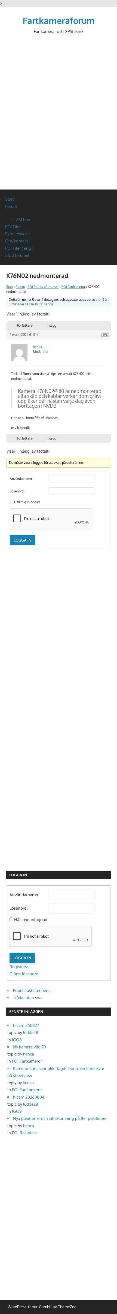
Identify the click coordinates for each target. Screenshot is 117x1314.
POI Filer (13, 226)
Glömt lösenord (24, 973)
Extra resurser (17, 233)
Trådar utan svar (28, 997)
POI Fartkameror (73, 287)
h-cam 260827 (26, 1025)
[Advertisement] (58, 116)
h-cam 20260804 (28, 1097)
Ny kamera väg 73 (29, 1047)
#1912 (105, 335)
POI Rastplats (24, 1132)
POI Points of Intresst (43, 287)
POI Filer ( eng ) (19, 248)
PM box (23, 219)
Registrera (19, 966)
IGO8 (17, 1039)
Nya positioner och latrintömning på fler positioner (60, 1118)
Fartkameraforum (59, 20)
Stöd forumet (17, 255)
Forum (11, 206)
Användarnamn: (21, 479)
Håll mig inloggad (27, 502)
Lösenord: (17, 491)
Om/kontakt (16, 240)
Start (9, 199)
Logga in (23, 540)
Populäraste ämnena (32, 990)
